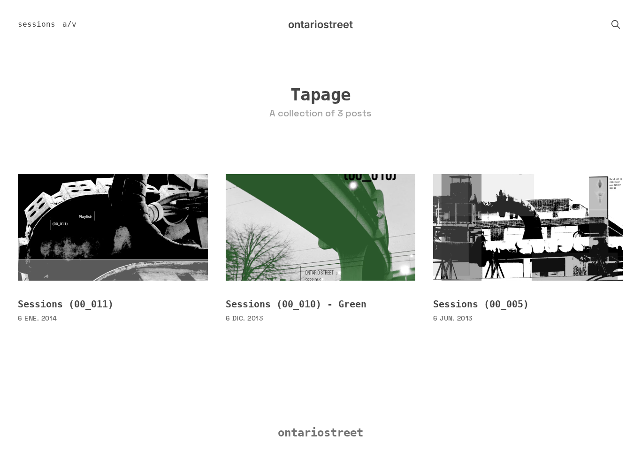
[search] (615, 24)
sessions (36, 24)
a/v (69, 24)
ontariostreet (320, 24)
